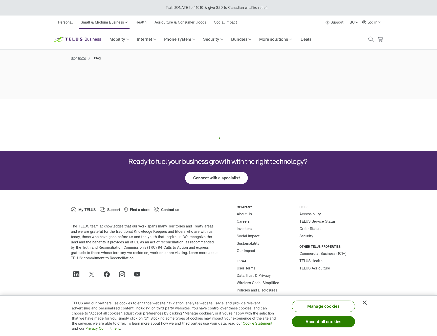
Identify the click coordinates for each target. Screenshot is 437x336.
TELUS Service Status (317, 221)
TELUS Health (310, 260)
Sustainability (248, 243)
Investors (244, 228)
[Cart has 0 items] (380, 39)
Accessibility (310, 214)
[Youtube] (139, 274)
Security (306, 236)
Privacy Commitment (102, 328)
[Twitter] (93, 274)
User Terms (246, 268)
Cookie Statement (257, 323)
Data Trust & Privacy (254, 275)
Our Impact (246, 250)
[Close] (364, 302)
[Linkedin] (78, 274)
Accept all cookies (323, 321)
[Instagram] (124, 274)
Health (141, 22)
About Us (244, 214)
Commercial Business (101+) (322, 253)
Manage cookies (323, 306)
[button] (119, 39)
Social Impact (225, 22)
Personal (65, 22)
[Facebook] (108, 274)
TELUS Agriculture (314, 268)
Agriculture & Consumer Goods (180, 22)
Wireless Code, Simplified (258, 282)
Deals (306, 39)
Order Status (309, 228)
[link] (306, 39)
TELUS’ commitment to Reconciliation (102, 258)
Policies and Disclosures (257, 290)
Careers (243, 221)
